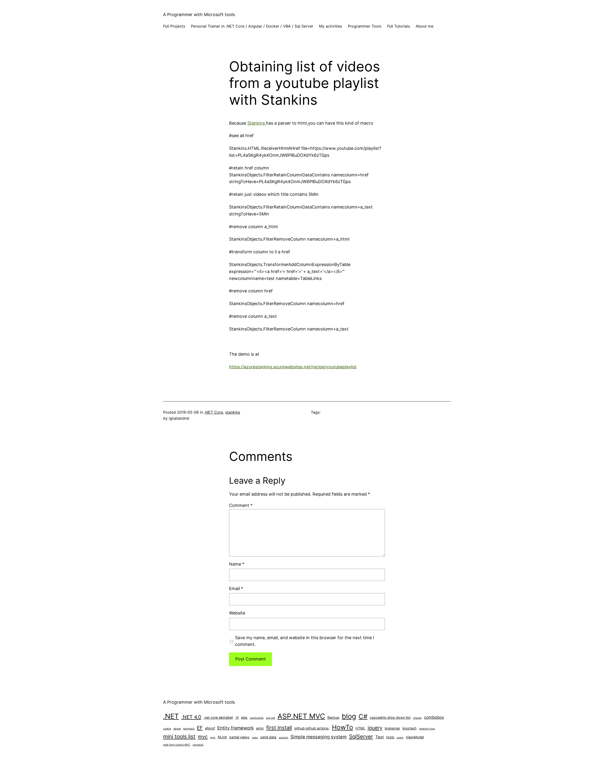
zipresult (198, 744)
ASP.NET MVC (301, 716)
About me (424, 26)
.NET (171, 716)
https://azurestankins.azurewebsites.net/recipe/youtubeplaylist (293, 366)
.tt (237, 717)
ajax (244, 717)
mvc (203, 737)
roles (255, 737)
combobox (434, 717)
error (260, 728)
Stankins (256, 123)
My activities (330, 26)
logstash (409, 728)
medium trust (427, 728)
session (283, 737)
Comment (241, 505)
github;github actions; (312, 728)
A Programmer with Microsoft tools (199, 14)
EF (200, 728)
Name (236, 564)
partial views (239, 737)
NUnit (222, 737)
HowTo (342, 727)
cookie (167, 728)
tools (390, 737)
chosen (417, 717)
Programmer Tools (364, 26)
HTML (360, 728)
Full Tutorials (398, 26)
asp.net (270, 717)
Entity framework (235, 728)
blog (349, 716)
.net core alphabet (218, 717)
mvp (212, 737)
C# (363, 716)
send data (268, 737)
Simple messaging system (318, 737)
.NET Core (213, 412)
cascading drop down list (390, 717)
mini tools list (179, 736)
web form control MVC (176, 744)
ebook (177, 728)
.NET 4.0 (191, 717)
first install (279, 727)
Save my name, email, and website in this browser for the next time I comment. (304, 641)
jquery (375, 728)
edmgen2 (189, 728)
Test (379, 737)
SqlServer (361, 736)
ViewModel (415, 737)
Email (236, 588)
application (257, 717)
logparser (392, 728)
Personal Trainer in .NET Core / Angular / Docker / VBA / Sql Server (252, 26)
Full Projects (174, 26)
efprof (210, 728)
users (400, 737)
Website (237, 612)
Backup (333, 717)
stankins (232, 412)
